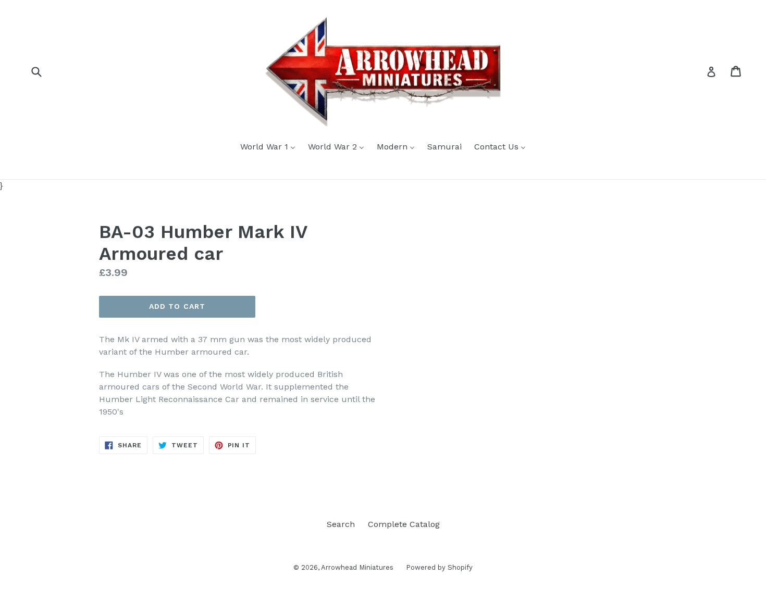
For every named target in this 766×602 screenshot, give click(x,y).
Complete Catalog (404, 524)
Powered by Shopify (439, 567)
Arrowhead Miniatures (358, 567)
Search (341, 524)
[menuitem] (268, 147)
